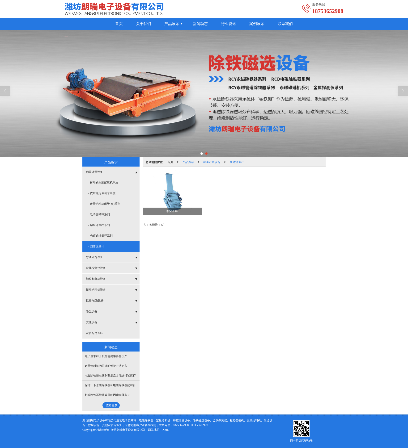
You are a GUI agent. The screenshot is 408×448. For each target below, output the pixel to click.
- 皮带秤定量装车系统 (101, 193)
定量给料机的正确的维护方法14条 (106, 366)
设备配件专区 (94, 333)
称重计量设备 (211, 162)
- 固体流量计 (96, 246)
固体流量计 (237, 162)
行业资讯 (228, 24)
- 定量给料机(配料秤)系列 (104, 203)
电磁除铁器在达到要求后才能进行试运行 (110, 375)
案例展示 (256, 24)
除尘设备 (91, 311)
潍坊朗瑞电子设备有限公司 (128, 429)
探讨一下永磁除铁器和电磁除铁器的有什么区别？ (116, 385)
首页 (119, 24)
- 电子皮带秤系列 (99, 214)
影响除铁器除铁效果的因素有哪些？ (107, 395)
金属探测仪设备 (96, 268)
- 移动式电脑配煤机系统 (103, 182)
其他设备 (91, 322)
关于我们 (143, 24)
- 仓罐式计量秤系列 (100, 235)
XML (165, 429)
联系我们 (285, 24)
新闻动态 (200, 24)
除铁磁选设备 (94, 257)
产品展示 (171, 24)
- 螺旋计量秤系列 (99, 225)
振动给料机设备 (96, 289)
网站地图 (153, 429)
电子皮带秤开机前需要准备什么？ (106, 356)
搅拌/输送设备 (95, 300)
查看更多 (111, 405)
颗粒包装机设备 (96, 279)
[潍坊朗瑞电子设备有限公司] (204, 93)
